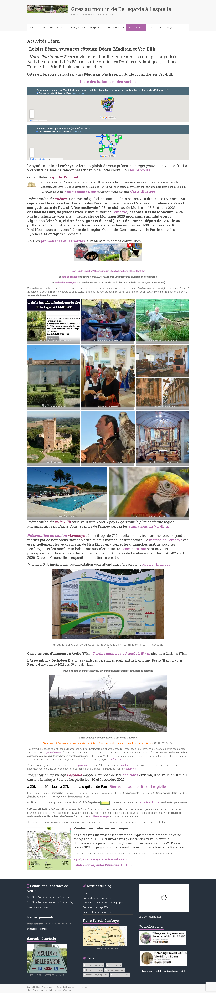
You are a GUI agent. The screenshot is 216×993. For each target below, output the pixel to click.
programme (129, 768)
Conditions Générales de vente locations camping (50, 902)
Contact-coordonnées (37, 929)
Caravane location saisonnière (97, 912)
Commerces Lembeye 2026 (95, 907)
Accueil (33, 27)
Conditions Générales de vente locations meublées (50, 897)
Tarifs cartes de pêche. (121, 759)
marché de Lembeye (165, 540)
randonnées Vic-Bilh (121, 974)
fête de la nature (70, 276)
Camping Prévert (76, 27)
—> (103, 865)
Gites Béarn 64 (115, 965)
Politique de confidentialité (39, 907)
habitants (130, 775)
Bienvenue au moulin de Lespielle (138, 786)
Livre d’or (87, 893)
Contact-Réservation (52, 27)
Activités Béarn (136, 27)
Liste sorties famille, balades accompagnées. (104, 902)
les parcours (140, 170)
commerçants (134, 548)
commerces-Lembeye (95, 965)
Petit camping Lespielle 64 (97, 974)
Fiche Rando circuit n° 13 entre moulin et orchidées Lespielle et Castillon (108, 271)
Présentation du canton (47, 535)
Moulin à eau (155, 27)
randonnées (127, 765)
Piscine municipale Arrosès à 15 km (121, 653)
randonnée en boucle (148, 802)
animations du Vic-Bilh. (149, 526)
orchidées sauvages (65, 282)
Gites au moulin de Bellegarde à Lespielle (121, 8)
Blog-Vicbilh (172, 27)
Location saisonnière (116, 970)
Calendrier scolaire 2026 (150, 917)
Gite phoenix (96, 27)
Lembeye (119, 212)
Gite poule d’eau (115, 27)
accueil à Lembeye (156, 564)
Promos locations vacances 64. (98, 898)
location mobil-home (94, 970)
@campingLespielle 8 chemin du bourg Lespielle (164, 971)
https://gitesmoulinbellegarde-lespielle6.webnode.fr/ (100, 859)
